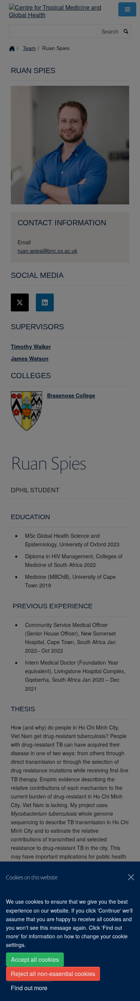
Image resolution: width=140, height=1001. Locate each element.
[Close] (131, 877)
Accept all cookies (35, 959)
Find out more (29, 987)
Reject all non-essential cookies (53, 973)
